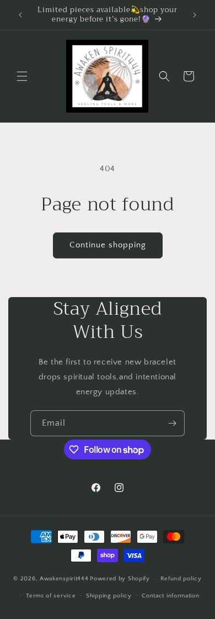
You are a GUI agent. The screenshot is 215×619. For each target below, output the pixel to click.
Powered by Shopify (120, 578)
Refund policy (181, 578)
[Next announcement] (194, 15)
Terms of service (51, 595)
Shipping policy (109, 595)
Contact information (170, 595)
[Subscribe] (172, 423)
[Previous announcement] (20, 15)
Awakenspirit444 (64, 578)
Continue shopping (107, 245)
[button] (22, 76)
